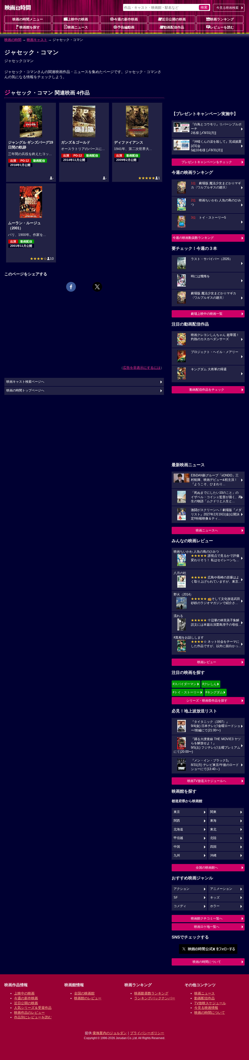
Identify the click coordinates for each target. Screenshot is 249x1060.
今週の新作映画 (126, 19)
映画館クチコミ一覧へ (206, 918)
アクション (181, 889)
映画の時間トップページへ (25, 390)
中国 (177, 846)
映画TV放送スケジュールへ (206, 781)
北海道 (178, 829)
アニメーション (221, 889)
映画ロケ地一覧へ (206, 927)
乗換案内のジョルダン (110, 1033)
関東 (213, 812)
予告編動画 (125, 27)
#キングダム (214, 692)
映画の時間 (12, 40)
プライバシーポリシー (147, 1033)
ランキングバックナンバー (154, 998)
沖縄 (213, 855)
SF (176, 897)
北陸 (213, 838)
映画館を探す (29, 27)
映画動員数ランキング (151, 993)
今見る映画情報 (206, 1008)
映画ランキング (222, 19)
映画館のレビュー (87, 998)
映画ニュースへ (207, 530)
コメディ (180, 906)
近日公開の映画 (174, 19)
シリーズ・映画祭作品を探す (206, 700)
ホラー (215, 906)
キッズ (215, 897)
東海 (213, 820)
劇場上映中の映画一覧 (206, 314)
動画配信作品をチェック (206, 389)
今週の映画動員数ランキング (193, 238)
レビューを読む (222, 27)
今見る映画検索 (227, 7)
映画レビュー (206, 662)
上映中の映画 (78, 19)
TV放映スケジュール (210, 1003)
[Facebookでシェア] (71, 287)
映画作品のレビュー (29, 1012)
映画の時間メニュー (27, 19)
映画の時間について (207, 962)
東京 (177, 812)
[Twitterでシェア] (97, 287)
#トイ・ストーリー (186, 692)
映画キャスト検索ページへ (25, 381)
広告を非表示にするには (141, 368)
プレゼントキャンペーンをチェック (206, 162)
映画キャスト (37, 40)
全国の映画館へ (207, 867)
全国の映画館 (84, 993)
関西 (177, 820)
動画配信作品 (174, 27)
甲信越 (178, 838)
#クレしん (209, 684)
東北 (213, 829)
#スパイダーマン (184, 684)
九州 (177, 855)
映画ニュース (78, 27)
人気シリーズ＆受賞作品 (33, 1008)
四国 (213, 846)
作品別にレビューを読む (33, 1017)
